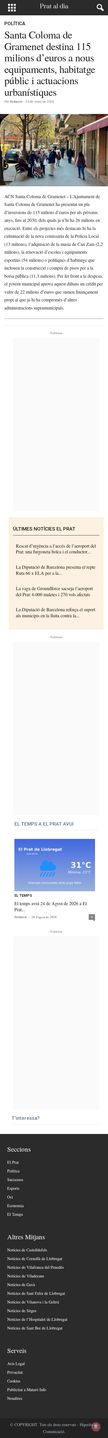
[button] (99, 7)
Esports (13, 1188)
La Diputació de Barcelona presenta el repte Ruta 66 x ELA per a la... (55, 570)
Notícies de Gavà (21, 1284)
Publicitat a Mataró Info (26, 1389)
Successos (15, 1179)
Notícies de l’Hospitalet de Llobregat (37, 1319)
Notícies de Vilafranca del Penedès (35, 1267)
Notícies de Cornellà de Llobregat (34, 1258)
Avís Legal (16, 1363)
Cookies (13, 1381)
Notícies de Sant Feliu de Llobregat (36, 1293)
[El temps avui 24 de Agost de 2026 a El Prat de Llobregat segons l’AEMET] (54, 865)
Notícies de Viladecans (25, 1276)
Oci (10, 1197)
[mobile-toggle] (12, 7)
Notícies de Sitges (21, 1310)
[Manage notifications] (96, 1426)
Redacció (16, 102)
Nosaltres (14, 1398)
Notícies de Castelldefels (27, 1250)
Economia (15, 1205)
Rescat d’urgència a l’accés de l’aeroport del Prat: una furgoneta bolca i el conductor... (56, 549)
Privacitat (15, 1372)
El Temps (23, 896)
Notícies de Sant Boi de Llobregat (34, 1328)
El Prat (13, 1162)
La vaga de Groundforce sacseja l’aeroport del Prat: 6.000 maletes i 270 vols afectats (54, 591)
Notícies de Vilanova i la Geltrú (33, 1302)
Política (14, 23)
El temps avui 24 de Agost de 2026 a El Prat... (50, 906)
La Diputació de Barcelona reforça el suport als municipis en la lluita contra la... (55, 612)
